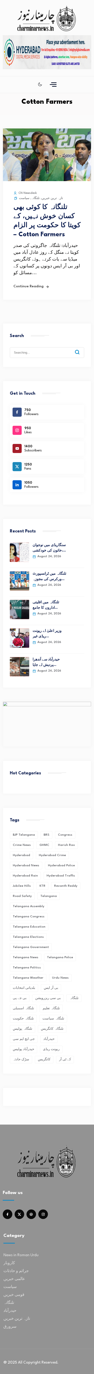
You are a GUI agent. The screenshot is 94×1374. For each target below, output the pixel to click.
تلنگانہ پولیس (22, 1028)
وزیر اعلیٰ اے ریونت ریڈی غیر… (47, 633)
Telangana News (25, 957)
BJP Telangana (24, 834)
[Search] (80, 349)
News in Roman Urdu (21, 1255)
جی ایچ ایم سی (24, 1039)
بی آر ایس (51, 988)
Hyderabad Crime (52, 855)
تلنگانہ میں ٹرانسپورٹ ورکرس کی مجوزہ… (49, 576)
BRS (46, 834)
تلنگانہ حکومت (23, 1018)
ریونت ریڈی (51, 1049)
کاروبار (9, 1263)
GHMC (44, 845)
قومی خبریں (13, 1295)
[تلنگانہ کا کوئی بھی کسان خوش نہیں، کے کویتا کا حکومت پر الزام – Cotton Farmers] (47, 180)
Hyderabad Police (61, 865)
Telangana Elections (28, 936)
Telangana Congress (28, 916)
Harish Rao (66, 845)
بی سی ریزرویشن (48, 998)
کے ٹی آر (65, 1059)
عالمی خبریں (14, 1279)
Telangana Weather (28, 977)
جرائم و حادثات (16, 1271)
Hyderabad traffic (61, 875)
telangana (48, 896)
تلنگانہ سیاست (53, 1018)
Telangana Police (60, 957)
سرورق (9, 1327)
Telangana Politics (27, 967)
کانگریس (44, 1059)
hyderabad (21, 855)
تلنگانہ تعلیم (51, 1008)
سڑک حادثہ (21, 1059)
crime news (22, 845)
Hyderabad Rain (25, 875)
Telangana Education (29, 926)
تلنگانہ (35, 198)
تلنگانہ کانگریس (52, 1028)
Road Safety (22, 896)
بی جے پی (19, 998)
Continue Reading (28, 286)
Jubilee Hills (22, 885)
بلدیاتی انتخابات (24, 988)
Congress (65, 834)
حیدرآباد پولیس (23, 1049)
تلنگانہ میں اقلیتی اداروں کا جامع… (46, 605)
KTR (42, 885)
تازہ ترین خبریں (52, 198)
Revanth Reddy (65, 885)
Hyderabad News (26, 865)
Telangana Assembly (28, 906)
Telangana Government (31, 947)
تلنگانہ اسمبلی (23, 1008)
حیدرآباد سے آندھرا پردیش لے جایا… (46, 662)
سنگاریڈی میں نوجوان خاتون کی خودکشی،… (49, 548)
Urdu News (60, 977)
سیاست (24, 198)
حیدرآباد (49, 1039)
